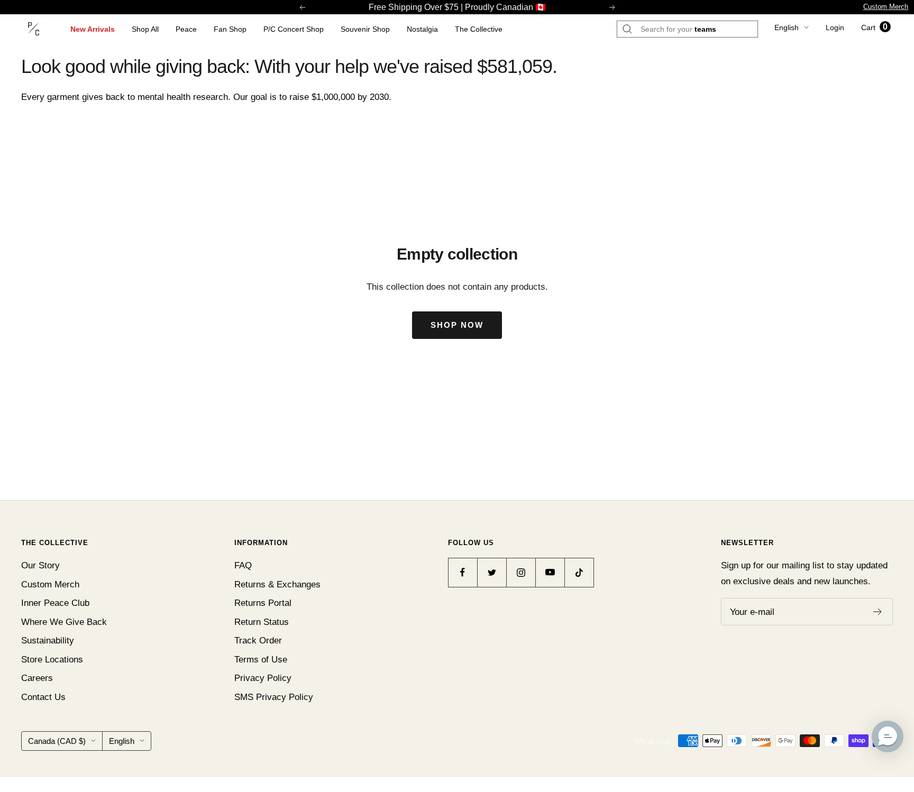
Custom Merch (885, 7)
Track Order (258, 641)
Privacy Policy (262, 678)
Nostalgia (422, 29)
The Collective (478, 29)
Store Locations (52, 660)
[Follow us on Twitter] (491, 572)
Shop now (457, 324)
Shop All (145, 29)
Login (835, 27)
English (786, 27)
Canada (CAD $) (57, 740)
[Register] (877, 611)
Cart (874, 27)
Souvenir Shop (365, 29)
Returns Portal (262, 603)
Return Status (261, 622)
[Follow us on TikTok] (578, 572)
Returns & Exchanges (277, 584)
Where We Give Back (64, 622)
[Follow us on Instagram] (520, 572)
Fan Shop (230, 29)
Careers (37, 678)
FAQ (243, 565)
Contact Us (43, 697)
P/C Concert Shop (293, 29)
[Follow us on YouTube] (549, 572)
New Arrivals (92, 29)
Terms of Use (260, 660)
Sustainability (47, 641)
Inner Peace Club (55, 603)
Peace (186, 29)
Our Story (40, 565)
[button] (887, 736)
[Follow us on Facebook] (462, 572)
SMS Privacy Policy (273, 697)
